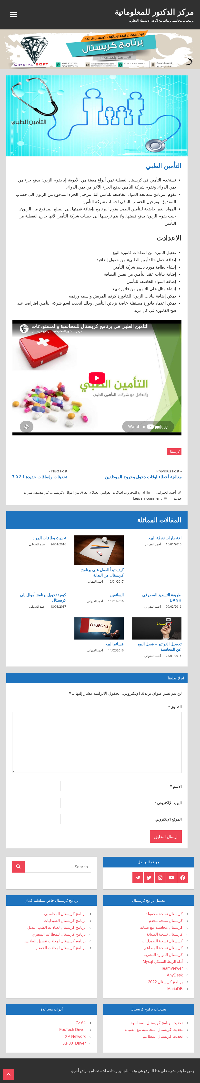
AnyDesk (175, 975)
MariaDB (175, 989)
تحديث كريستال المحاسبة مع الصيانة (153, 1030)
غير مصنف (41, 492)
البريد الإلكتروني (168, 802)
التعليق (175, 706)
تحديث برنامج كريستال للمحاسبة (157, 1023)
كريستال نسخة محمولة (164, 914)
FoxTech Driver (72, 1030)
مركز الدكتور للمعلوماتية (154, 12)
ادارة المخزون (135, 492)
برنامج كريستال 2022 (165, 982)
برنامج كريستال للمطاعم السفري (59, 934)
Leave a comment (147, 498)
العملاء (95, 492)
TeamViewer (172, 968)
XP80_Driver (74, 1043)
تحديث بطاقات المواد (49, 538)
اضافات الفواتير (112, 492)
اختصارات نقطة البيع (165, 538)
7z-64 (81, 1023)
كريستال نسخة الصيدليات (162, 941)
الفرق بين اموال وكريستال (70, 492)
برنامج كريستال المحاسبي (65, 914)
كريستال (174, 451)
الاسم (176, 786)
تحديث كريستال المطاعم (163, 1036)
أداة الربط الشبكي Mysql (163, 961)
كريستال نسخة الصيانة (165, 934)
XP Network (75, 1036)
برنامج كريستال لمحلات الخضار (61, 948)
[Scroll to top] (8, 1074)
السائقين (117, 595)
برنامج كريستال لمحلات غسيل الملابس (55, 941)
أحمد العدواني (166, 492)
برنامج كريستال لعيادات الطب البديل (56, 927)
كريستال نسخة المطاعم (163, 948)
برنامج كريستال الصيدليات (65, 921)
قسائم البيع (115, 644)
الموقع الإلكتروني (168, 819)
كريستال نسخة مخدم (166, 921)
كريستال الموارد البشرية (163, 955)
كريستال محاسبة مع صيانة (161, 927)
